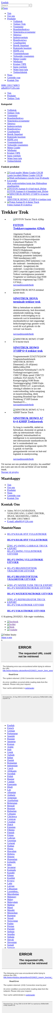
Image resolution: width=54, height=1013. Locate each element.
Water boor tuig (20, 69)
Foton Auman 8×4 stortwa (19, 204)
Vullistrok (17, 21)
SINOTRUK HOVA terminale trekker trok (26, 300)
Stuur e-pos (6, 637)
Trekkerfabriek (20, 72)
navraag (17, 285)
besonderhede (27, 285)
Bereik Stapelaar (21, 45)
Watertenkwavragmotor (24, 32)
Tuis (9, 13)
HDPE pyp (18, 51)
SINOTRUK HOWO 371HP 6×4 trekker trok (29, 199)
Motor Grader (19, 59)
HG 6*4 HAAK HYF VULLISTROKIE (27, 534)
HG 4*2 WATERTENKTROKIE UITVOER (29, 588)
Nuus (9, 75)
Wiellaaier (18, 61)
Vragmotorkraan (21, 53)
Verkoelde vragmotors (23, 56)
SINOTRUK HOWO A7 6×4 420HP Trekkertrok (28, 420)
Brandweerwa (20, 40)
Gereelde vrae (13, 77)
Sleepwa (17, 34)
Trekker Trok (19, 24)
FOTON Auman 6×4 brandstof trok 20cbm (27, 191)
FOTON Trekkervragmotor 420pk (29, 227)
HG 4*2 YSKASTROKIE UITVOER (25, 605)
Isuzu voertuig (20, 67)
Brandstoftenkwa (21, 29)
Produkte (11, 18)
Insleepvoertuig (20, 37)
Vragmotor (18, 26)
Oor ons (11, 16)
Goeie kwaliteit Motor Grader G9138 (24, 175)
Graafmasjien (19, 42)
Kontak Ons (13, 80)
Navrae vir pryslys (10, 472)
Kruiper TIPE (19, 64)
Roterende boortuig (22, 48)
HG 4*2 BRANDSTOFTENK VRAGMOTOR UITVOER (22, 569)
